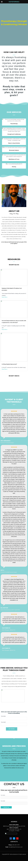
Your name (3, 716)
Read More (4, 297)
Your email (3, 722)
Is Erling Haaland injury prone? (9, 364)
